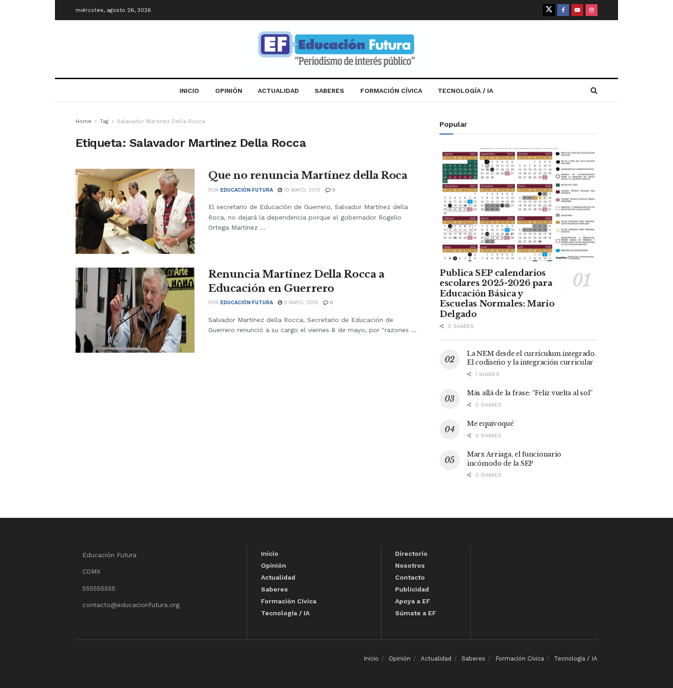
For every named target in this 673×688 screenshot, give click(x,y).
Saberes (329, 90)
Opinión (228, 90)
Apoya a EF (412, 601)
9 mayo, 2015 (300, 303)
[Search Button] (594, 90)
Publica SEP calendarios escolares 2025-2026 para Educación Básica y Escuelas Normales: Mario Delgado (497, 293)
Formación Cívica (391, 90)
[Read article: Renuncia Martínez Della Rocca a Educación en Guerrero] (135, 310)
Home (84, 121)
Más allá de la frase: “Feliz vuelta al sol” (529, 393)
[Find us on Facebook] (563, 10)
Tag (104, 121)
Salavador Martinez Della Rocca (161, 121)
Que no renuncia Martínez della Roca (307, 175)
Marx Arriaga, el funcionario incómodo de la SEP (514, 459)
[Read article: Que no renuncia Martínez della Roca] (135, 211)
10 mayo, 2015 (301, 190)
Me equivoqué (490, 423)
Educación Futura (246, 190)
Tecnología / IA (465, 90)
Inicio (189, 90)
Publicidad (412, 589)
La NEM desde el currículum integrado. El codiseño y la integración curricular (532, 358)
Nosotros (410, 565)
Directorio (411, 553)
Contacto (410, 577)
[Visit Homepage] (336, 49)
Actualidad (278, 90)
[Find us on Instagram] (591, 10)
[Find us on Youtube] (577, 10)
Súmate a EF (415, 613)
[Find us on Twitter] (549, 10)
